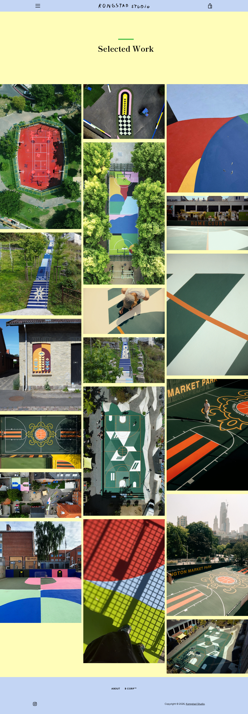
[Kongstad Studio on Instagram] (35, 703)
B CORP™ (131, 688)
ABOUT (115, 688)
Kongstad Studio (195, 703)
